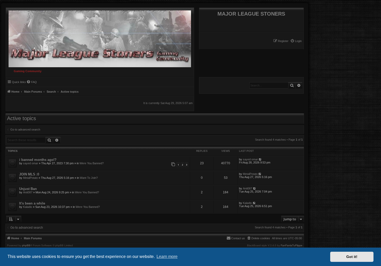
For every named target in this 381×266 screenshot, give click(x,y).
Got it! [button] (351, 257)
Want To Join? (89, 177)
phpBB (26, 245)
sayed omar (30, 163)
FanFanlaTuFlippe (291, 245)
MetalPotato (30, 177)
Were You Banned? (92, 163)
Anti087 (27, 192)
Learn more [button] (167, 256)
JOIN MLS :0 (29, 174)
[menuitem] (296, 41)
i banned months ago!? (38, 160)
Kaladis (27, 206)
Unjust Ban (28, 189)
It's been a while (32, 203)
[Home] (98, 37)
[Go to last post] (260, 159)
